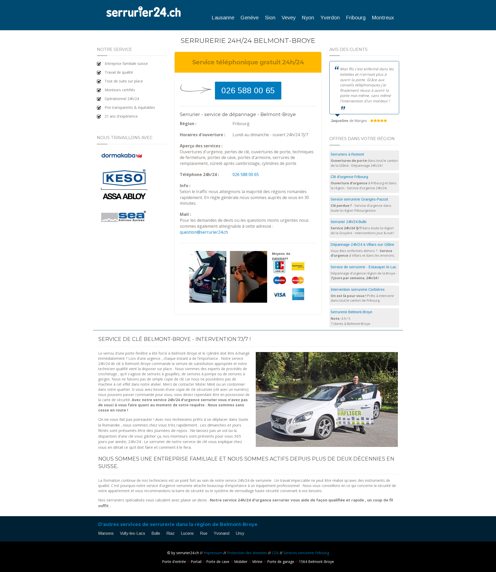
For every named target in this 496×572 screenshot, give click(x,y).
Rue (203, 533)
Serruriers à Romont (347, 154)
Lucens (187, 533)
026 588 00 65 (248, 90)
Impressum (213, 552)
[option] (364, 93)
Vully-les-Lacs (132, 533)
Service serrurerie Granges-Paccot (359, 199)
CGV (275, 552)
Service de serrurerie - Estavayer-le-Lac (363, 267)
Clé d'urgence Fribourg (349, 177)
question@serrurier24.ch (204, 232)
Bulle (155, 533)
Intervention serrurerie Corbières (358, 289)
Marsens (106, 533)
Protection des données (247, 552)
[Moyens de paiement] (289, 301)
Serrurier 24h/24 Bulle (349, 222)
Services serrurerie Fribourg (306, 552)
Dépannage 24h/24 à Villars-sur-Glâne (362, 244)
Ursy (240, 533)
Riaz (170, 533)
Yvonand (221, 533)
